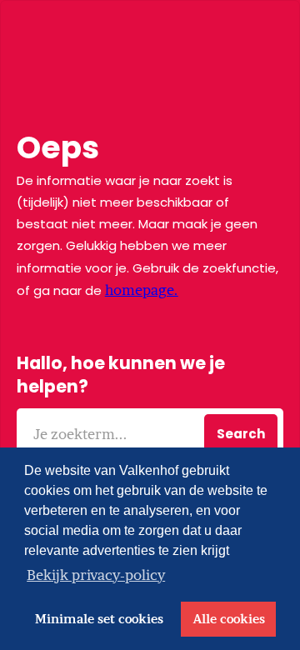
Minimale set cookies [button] (99, 619)
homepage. (141, 290)
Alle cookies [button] (228, 619)
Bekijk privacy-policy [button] (96, 575)
